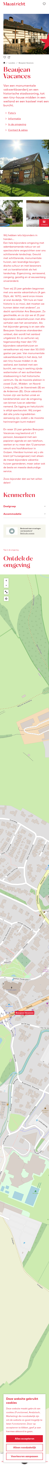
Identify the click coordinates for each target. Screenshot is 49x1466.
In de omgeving (17, 124)
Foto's (12, 112)
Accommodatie (12, 513)
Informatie (14, 118)
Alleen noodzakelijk (24, 1447)
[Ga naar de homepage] (14, 3)
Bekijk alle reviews (27, 533)
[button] (24, 1014)
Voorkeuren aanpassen (24, 1456)
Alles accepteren (24, 1438)
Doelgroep (9, 506)
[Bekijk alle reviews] (12, 531)
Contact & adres (18, 130)
